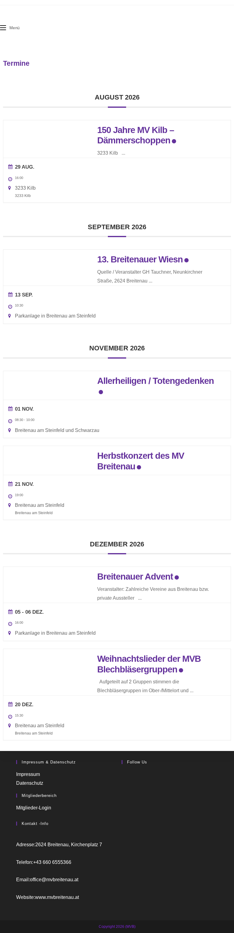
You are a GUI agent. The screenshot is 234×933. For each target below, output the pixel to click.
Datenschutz (29, 783)
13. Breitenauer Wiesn (140, 259)
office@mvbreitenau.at (54, 879)
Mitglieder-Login (33, 807)
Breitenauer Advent (135, 576)
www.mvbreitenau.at (57, 897)
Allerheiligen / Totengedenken (155, 381)
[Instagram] (123, 783)
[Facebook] (123, 774)
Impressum (28, 774)
